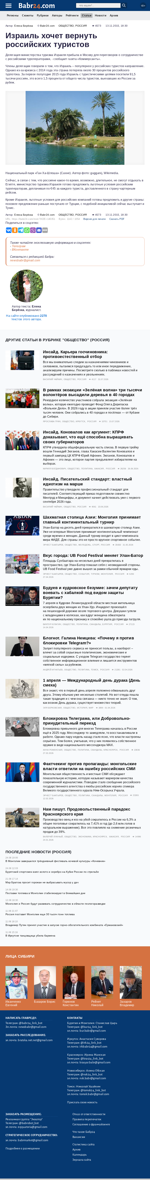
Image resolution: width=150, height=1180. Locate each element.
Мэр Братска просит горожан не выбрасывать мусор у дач (41, 882)
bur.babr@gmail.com (93, 1030)
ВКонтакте (20, 249)
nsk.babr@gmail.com (93, 1078)
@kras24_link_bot (92, 1058)
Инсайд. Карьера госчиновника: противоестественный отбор (75, 354)
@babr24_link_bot (30, 1023)
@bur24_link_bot (91, 1026)
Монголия (107, 574)
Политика (87, 469)
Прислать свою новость (82, 1102)
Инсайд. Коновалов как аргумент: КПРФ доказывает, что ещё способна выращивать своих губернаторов (88, 437)
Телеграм (19, 246)
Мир (91, 708)
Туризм (95, 574)
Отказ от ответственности (89, 1114)
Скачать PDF (117, 219)
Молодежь (84, 545)
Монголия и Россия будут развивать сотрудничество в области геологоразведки (55, 903)
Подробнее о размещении (22, 1148)
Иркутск (80, 421)
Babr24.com (47, 25)
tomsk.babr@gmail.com (94, 1094)
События (83, 574)
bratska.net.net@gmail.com (35, 1040)
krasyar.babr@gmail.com (95, 1062)
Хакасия (99, 469)
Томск (94, 670)
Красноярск (110, 750)
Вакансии (78, 1137)
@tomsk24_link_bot (93, 1090)
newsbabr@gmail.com (25, 260)
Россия (81, 25)
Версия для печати (94, 219)
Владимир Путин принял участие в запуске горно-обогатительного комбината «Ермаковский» (64, 925)
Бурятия (107, 624)
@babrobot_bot (29, 1123)
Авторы (57, 15)
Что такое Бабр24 (83, 1131)
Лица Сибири (20, 956)
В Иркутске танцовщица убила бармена (30, 935)
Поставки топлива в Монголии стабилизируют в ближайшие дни (45, 893)
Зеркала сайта (81, 1159)
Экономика (84, 837)
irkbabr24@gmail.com (93, 1046)
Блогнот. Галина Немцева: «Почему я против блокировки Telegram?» (88, 640)
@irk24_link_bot (91, 1042)
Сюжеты (27, 15)
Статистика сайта (83, 1144)
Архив (114, 15)
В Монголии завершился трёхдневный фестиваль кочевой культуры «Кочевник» (55, 861)
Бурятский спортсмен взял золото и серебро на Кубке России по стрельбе (52, 871)
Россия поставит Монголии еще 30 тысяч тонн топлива (40, 914)
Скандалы (95, 624)
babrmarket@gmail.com (33, 1140)
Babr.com (36, 5)
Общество (66, 25)
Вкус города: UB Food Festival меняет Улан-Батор (93, 555)
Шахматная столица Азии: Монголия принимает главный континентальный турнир (92, 519)
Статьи (86, 15)
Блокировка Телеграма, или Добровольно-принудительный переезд (86, 721)
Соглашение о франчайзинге (91, 1124)
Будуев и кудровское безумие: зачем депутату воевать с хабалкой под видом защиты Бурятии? (90, 592)
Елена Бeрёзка (23, 25)
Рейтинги (72, 15)
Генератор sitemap (88, 1172)
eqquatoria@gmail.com (32, 1127)
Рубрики (42, 15)
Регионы (12, 15)
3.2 (28, 1172)
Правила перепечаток (87, 1119)
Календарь (79, 1154)
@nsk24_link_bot (91, 1074)
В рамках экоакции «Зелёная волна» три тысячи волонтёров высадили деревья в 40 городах (92, 392)
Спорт (96, 545)
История (82, 708)
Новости (100, 15)
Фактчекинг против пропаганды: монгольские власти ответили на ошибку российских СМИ (89, 766)
